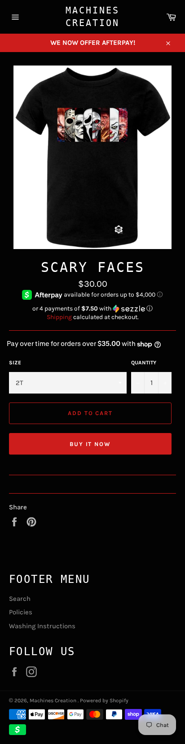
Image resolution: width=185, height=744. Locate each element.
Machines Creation (92, 16)
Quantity (143, 362)
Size (15, 362)
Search (20, 599)
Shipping (59, 317)
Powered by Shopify (104, 700)
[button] (92, 309)
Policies (20, 612)
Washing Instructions (42, 626)
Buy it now (90, 444)
